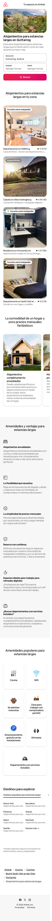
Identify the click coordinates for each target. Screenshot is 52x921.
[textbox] (14, 68)
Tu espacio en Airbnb (34, 4)
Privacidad (19, 907)
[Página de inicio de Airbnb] (5, 4)
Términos (31, 907)
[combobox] (25, 59)
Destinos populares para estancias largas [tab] (22, 795)
